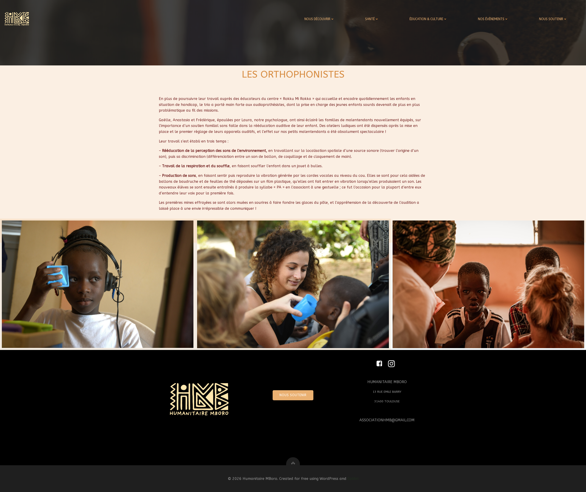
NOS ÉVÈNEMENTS (491, 19)
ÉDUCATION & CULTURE (426, 19)
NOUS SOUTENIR (551, 19)
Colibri (352, 478)
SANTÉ (370, 19)
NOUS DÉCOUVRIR (317, 19)
